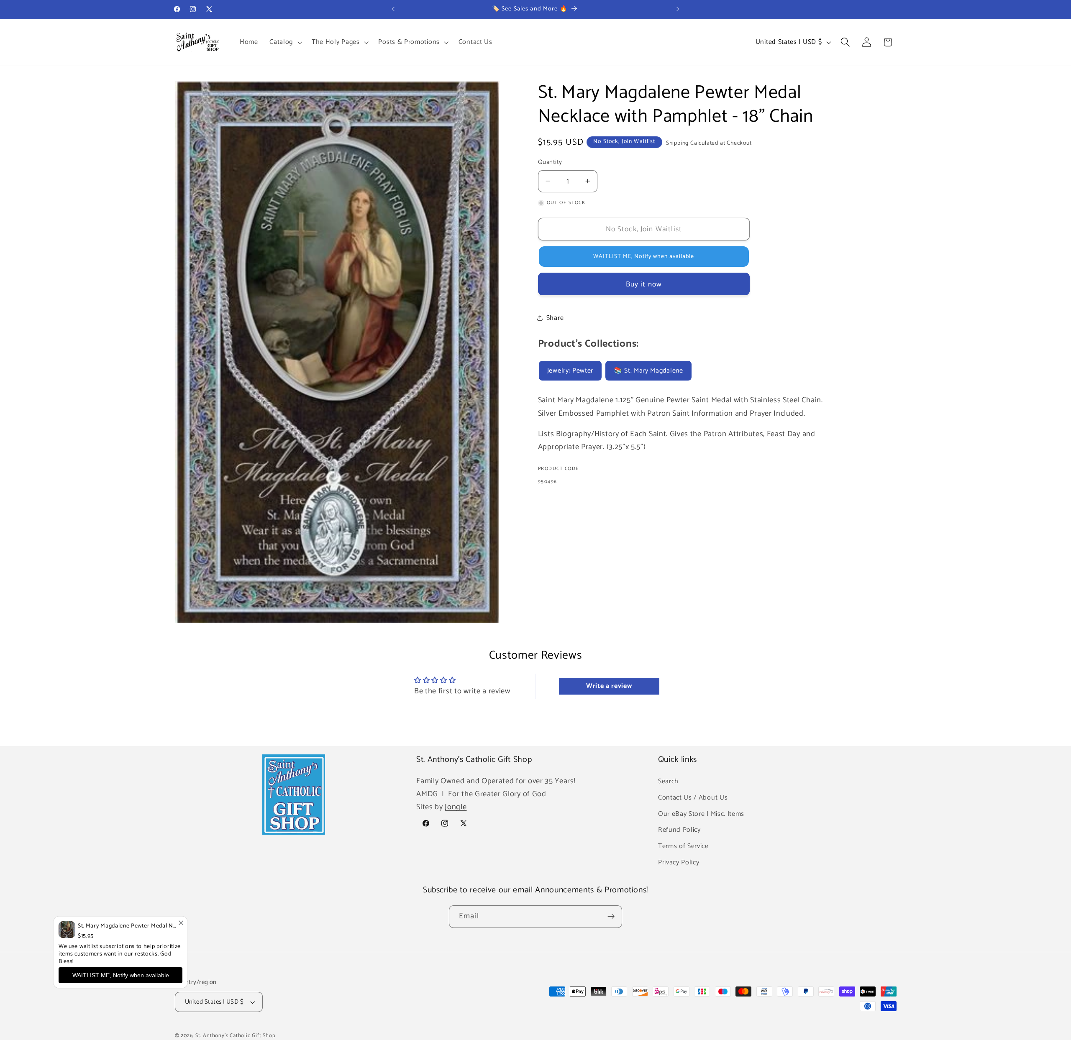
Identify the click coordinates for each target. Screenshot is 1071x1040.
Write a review (609, 686)
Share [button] (555, 318)
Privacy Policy (678, 862)
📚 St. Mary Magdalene (648, 370)
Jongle (455, 807)
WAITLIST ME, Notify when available (120, 975)
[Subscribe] (611, 916)
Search (668, 781)
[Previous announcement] (393, 9)
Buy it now (644, 284)
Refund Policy (679, 830)
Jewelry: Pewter (570, 370)
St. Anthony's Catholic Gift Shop (235, 1035)
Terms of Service (683, 846)
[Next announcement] (678, 9)
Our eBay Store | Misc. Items (701, 813)
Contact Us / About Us (693, 797)
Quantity (550, 162)
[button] (285, 42)
